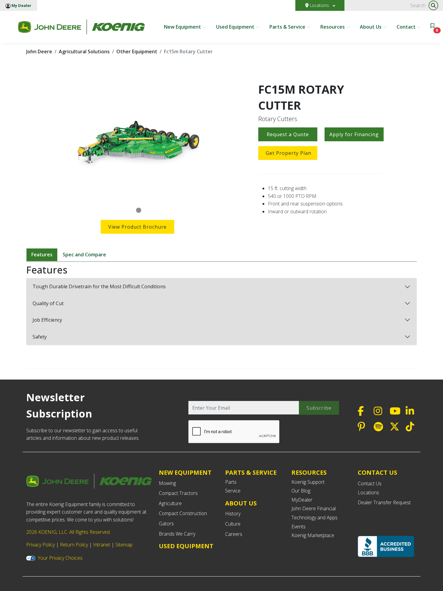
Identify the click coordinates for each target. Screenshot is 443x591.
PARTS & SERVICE (251, 472)
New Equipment (183, 26)
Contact (407, 26)
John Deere (39, 51)
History (232, 513)
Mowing (167, 483)
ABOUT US (241, 503)
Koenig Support (308, 482)
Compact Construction (183, 513)
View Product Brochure (137, 227)
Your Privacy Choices (60, 558)
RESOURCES (309, 472)
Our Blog (300, 490)
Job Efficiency (47, 320)
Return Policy (74, 544)
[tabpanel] (138, 143)
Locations (319, 5)
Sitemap (124, 544)
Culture (232, 524)
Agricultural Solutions (84, 51)
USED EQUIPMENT (186, 546)
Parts (231, 482)
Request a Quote (288, 134)
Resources (333, 26)
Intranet (101, 544)
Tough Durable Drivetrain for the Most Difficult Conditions (99, 286)
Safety (40, 336)
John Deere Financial (313, 508)
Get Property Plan (288, 153)
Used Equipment (236, 26)
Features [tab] (41, 254)
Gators (166, 523)
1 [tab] (139, 211)
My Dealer (21, 5)
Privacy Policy (40, 544)
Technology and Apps (314, 517)
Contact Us (370, 483)
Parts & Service (287, 26)
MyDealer (302, 499)
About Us (371, 26)
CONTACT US (377, 472)
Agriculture (170, 503)
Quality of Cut (48, 303)
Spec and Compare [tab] (84, 254)
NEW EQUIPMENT (185, 472)
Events (298, 526)
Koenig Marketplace (312, 535)
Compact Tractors (178, 493)
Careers (233, 534)
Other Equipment (136, 51)
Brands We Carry (177, 533)
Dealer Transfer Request (384, 502)
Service (232, 490)
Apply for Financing (354, 134)
